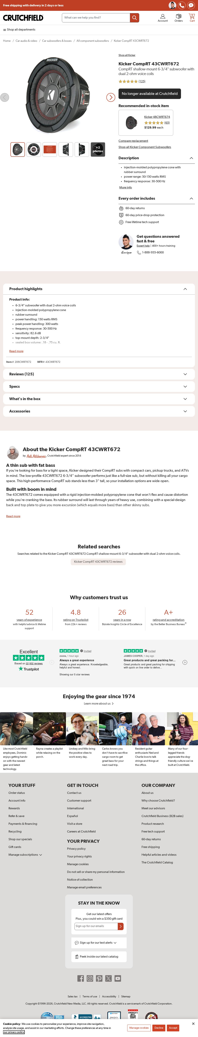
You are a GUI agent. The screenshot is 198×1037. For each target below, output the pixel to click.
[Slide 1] (17, 149)
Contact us (74, 793)
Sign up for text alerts (96, 942)
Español (72, 816)
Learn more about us (97, 703)
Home (7, 40)
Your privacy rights (79, 856)
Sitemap (125, 996)
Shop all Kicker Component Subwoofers (145, 147)
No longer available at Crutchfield (150, 94)
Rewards (14, 808)
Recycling (15, 831)
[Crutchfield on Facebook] (80, 978)
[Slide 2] (33, 149)
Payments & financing (23, 824)
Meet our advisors (153, 808)
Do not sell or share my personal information (96, 872)
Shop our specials (20, 839)
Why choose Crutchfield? (158, 800)
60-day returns (151, 839)
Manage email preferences (84, 887)
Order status (17, 793)
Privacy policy (76, 848)
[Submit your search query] (134, 17)
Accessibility (109, 996)
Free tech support (153, 831)
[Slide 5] (82, 149)
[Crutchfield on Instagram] (90, 978)
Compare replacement (133, 141)
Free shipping (33, 5)
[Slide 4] (66, 149)
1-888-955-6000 (153, 252)
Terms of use (90, 996)
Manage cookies (78, 864)
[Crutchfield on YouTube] (118, 978)
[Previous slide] (4, 97)
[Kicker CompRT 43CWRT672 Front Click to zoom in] (57, 97)
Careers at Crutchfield (81, 831)
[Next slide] (110, 97)
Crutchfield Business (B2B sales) (162, 816)
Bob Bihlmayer (36, 455)
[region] (99, 742)
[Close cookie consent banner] (193, 1023)
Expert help (143, 246)
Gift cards (15, 847)
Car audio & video (26, 40)
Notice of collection (80, 879)
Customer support (79, 800)
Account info (17, 800)
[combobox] (100, 17)
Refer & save (16, 816)
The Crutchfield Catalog (157, 862)
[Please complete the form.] (121, 926)
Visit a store (74, 824)
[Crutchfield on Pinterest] (99, 978)
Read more (16, 351)
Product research (153, 824)
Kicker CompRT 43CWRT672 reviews (98, 561)
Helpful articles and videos (159, 854)
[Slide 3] (50, 149)
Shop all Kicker (127, 55)
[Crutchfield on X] (108, 978)
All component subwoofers (93, 40)
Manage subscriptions (24, 854)
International (75, 808)
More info (125, 187)
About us (148, 793)
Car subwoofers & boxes (57, 40)
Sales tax (73, 996)
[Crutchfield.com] (23, 18)
